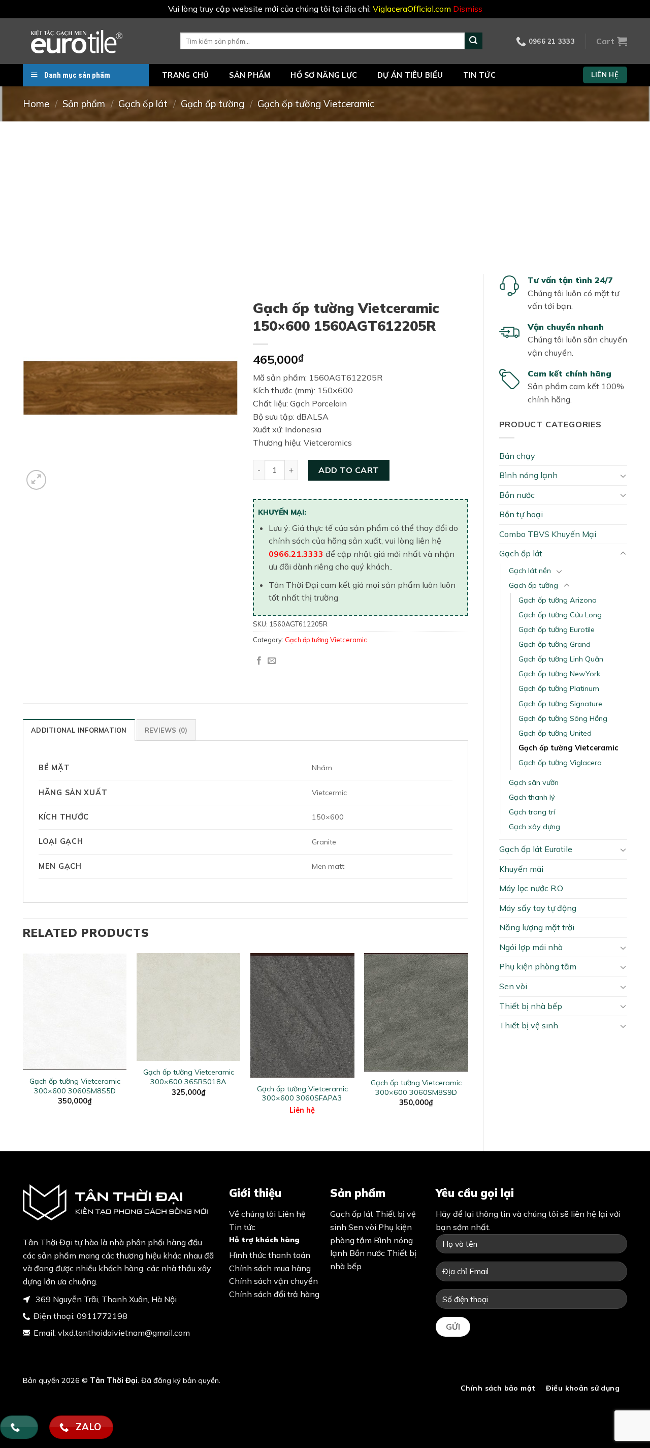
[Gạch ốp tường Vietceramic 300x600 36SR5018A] (189, 1007)
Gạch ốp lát (143, 104)
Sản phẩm (249, 75)
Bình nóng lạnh (528, 475)
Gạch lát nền (530, 570)
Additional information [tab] (79, 730)
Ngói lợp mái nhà (531, 947)
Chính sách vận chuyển (273, 1281)
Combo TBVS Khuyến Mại (547, 534)
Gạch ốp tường (212, 104)
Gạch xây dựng (534, 826)
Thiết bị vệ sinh (528, 1025)
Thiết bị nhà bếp (530, 1006)
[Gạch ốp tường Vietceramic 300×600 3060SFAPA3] (302, 1015)
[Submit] (473, 41)
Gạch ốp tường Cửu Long (560, 614)
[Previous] (23, 1044)
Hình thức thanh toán (269, 1255)
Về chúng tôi (252, 1214)
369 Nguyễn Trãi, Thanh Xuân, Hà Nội (105, 1299)
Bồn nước (517, 495)
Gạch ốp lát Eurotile (535, 849)
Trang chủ (185, 75)
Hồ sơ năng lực (323, 75)
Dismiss (467, 9)
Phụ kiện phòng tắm (537, 966)
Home (36, 104)
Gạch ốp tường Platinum (558, 688)
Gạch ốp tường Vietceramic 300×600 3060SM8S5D (74, 1086)
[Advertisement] (325, 198)
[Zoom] (36, 480)
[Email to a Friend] (272, 661)
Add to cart (348, 470)
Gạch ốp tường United (555, 733)
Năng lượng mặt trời (536, 927)
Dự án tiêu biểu (410, 75)
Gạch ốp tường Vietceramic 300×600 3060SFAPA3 (302, 1093)
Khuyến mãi (521, 869)
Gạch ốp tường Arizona (557, 600)
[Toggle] (623, 475)
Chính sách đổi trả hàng (274, 1294)
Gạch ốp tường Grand (554, 644)
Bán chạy (517, 456)
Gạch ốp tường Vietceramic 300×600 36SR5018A (188, 1076)
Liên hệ (302, 1110)
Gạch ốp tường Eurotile (556, 629)
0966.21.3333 (296, 554)
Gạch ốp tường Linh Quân (560, 659)
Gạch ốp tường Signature (560, 703)
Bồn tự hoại (521, 514)
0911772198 (102, 1316)
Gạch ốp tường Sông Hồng (562, 718)
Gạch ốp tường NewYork (559, 673)
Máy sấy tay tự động (537, 908)
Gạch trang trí (532, 811)
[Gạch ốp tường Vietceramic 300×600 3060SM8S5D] (75, 1011)
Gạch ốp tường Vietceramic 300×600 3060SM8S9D (416, 1087)
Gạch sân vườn (534, 782)
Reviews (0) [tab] (166, 730)
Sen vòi (513, 986)
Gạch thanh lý (532, 797)
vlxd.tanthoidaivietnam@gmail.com (124, 1333)
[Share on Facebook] (259, 661)
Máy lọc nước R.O (531, 888)
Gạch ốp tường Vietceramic (315, 104)
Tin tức (479, 75)
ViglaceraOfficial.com (412, 9)
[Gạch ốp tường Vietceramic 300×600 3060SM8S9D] (416, 1012)
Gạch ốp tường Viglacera (560, 762)
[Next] (467, 1044)
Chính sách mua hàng (270, 1268)
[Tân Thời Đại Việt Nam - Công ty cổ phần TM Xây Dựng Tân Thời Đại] (94, 41)
